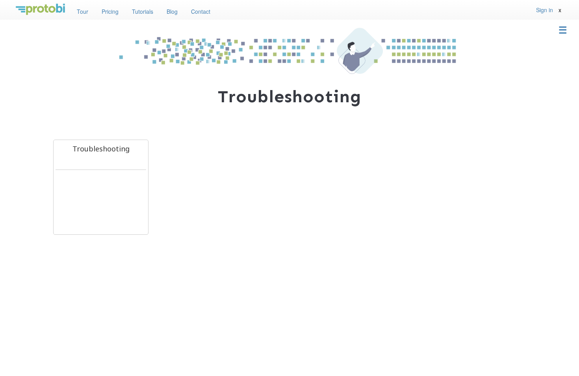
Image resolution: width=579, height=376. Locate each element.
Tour (82, 11)
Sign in (544, 10)
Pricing (110, 11)
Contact (200, 11)
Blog (172, 11)
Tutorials (142, 11)
